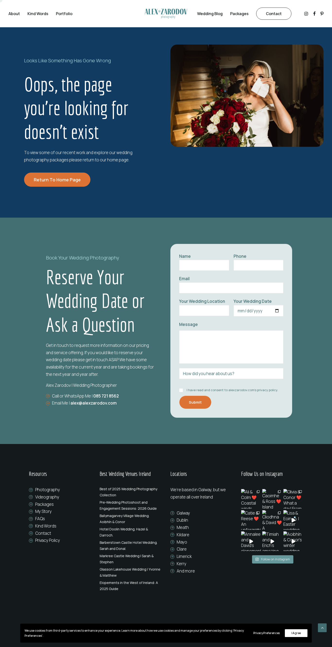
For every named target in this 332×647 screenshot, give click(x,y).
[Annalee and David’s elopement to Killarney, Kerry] (251, 541)
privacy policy (267, 390)
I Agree (296, 633)
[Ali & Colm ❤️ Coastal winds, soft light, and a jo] (251, 499)
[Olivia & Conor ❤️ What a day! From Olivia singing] (293, 499)
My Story (43, 511)
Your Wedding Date (253, 301)
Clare (182, 549)
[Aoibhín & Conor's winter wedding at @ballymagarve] (293, 541)
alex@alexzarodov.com (93, 403)
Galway (183, 513)
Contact (43, 533)
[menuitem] (16, 13)
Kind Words (37, 13)
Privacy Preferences (266, 633)
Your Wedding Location (202, 301)
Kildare (183, 534)
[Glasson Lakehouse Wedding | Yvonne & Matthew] (131, 572)
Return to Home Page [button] (57, 180)
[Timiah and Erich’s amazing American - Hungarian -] (272, 541)
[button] (307, 13)
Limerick (184, 556)
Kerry (181, 563)
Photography (47, 489)
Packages (239, 13)
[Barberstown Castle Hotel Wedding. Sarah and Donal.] (131, 545)
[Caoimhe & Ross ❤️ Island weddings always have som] (272, 499)
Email (184, 278)
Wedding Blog (210, 13)
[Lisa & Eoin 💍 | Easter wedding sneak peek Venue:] (293, 520)
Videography (47, 497)
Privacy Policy (47, 540)
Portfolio (64, 13)
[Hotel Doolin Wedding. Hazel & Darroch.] (131, 532)
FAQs (40, 518)
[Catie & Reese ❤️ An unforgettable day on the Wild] (251, 520)
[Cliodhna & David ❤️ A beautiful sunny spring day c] (272, 520)
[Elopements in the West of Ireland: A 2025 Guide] (131, 586)
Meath (183, 527)
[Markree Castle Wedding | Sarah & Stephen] (131, 559)
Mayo (182, 542)
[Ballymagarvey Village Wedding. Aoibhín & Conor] (131, 519)
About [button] (14, 13)
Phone (240, 256)
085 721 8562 (106, 396)
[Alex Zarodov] (166, 13)
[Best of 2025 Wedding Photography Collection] (131, 492)
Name (185, 256)
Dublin (182, 520)
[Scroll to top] (322, 627)
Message (188, 324)
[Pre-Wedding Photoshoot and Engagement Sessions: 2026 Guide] (131, 505)
